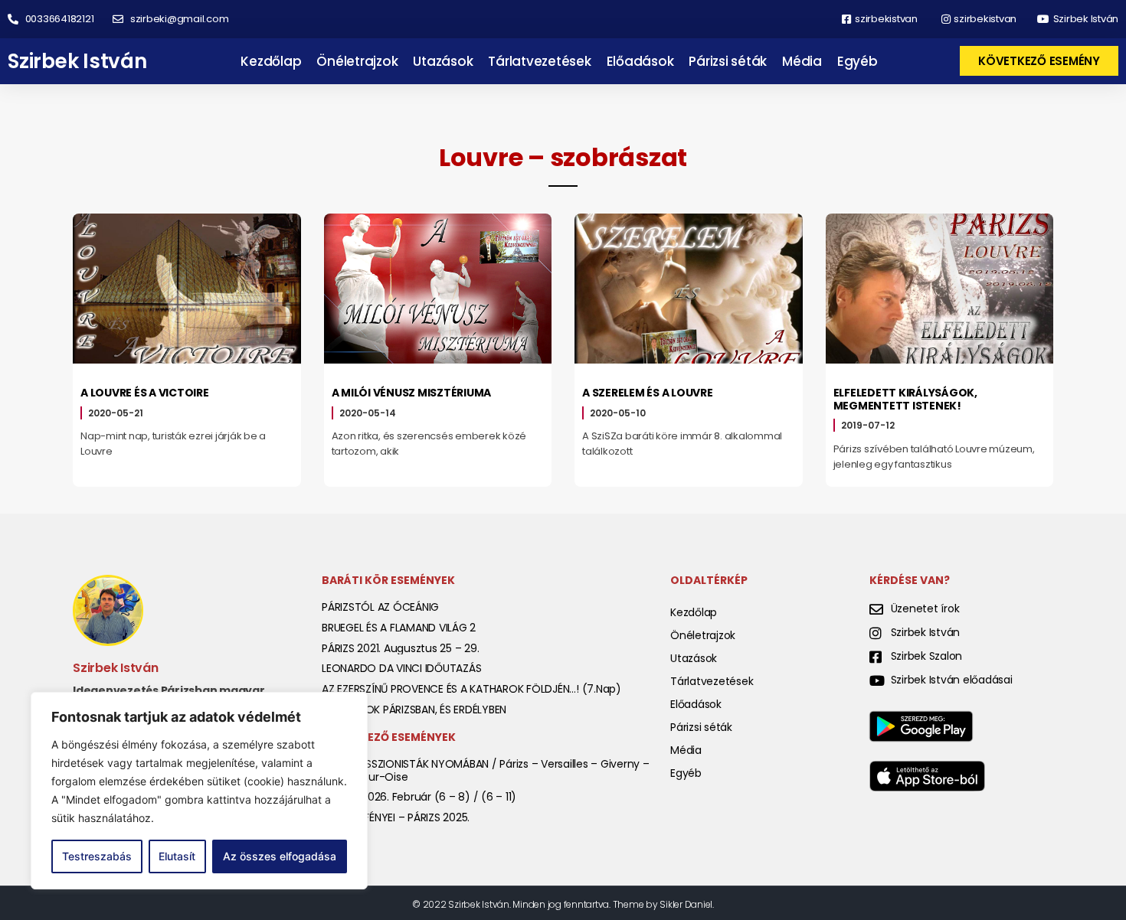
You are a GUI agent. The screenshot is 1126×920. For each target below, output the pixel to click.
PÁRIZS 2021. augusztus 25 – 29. (400, 648)
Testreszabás (97, 856)
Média (802, 61)
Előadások (640, 61)
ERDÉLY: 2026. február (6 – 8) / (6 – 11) (419, 796)
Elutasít (177, 856)
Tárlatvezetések (539, 61)
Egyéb (857, 61)
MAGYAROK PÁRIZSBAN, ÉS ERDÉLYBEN (414, 709)
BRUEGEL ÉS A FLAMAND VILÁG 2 (399, 627)
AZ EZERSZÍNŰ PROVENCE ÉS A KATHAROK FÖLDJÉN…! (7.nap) (471, 689)
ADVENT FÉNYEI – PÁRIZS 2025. (396, 817)
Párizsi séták (728, 61)
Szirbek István (77, 61)
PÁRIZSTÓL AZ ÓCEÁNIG (380, 607)
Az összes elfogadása (279, 856)
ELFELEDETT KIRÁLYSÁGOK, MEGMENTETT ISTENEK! (905, 399)
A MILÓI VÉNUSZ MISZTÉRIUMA (412, 392)
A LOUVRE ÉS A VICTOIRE (144, 392)
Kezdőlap (271, 61)
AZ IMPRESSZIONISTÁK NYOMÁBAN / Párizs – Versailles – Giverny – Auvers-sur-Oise (486, 770)
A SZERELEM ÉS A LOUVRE (647, 392)
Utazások (443, 61)
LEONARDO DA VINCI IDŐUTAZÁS (401, 668)
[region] (199, 790)
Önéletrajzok (357, 61)
